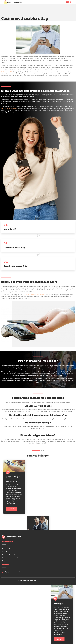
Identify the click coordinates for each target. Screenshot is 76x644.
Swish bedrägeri (13, 477)
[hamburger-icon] (67, 2)
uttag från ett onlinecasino (9, 108)
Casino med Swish (6, 72)
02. (6, 243)
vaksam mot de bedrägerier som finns (34, 294)
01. (6, 224)
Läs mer (11, 508)
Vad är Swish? (10, 229)
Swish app (58, 604)
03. (6, 261)
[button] (70, 2)
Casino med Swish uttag (14, 247)
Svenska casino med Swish (16, 266)
